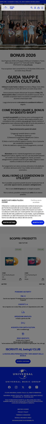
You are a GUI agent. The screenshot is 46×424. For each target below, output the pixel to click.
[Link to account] (35, 8)
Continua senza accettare (36, 201)
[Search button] (31, 8)
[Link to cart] (38, 8)
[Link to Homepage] (8, 8)
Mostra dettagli (9, 222)
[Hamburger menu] (42, 7)
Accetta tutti (38, 222)
